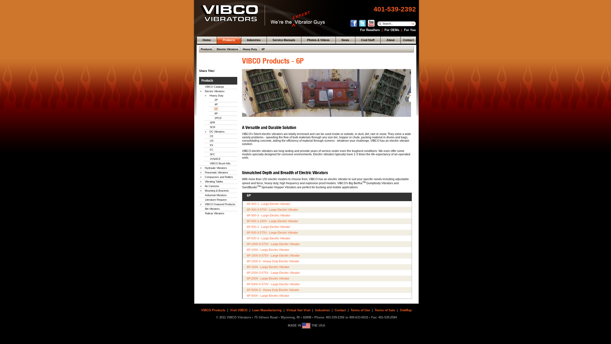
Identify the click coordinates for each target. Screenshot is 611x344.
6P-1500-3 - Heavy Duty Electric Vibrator (273, 261)
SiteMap (406, 310)
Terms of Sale (385, 310)
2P (216, 99)
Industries (322, 310)
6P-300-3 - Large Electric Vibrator (268, 215)
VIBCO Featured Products (220, 204)
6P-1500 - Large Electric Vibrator (268, 267)
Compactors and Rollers (219, 177)
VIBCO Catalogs (214, 86)
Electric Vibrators (227, 49)
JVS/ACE (215, 158)
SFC (212, 154)
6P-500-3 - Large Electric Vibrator (268, 238)
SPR (212, 122)
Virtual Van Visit (298, 310)
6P (263, 49)
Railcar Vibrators (214, 213)
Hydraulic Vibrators (216, 168)
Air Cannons (212, 186)
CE (211, 136)
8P (216, 113)
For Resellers (369, 30)
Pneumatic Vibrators (216, 172)
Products (206, 49)
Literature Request (215, 199)
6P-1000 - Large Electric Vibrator (268, 250)
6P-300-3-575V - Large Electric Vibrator (272, 209)
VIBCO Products (213, 310)
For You (409, 30)
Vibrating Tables (214, 181)
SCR (212, 127)
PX (211, 145)
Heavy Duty (250, 49)
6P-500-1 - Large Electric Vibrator (268, 227)
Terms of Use (360, 310)
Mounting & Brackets (217, 190)
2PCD (218, 118)
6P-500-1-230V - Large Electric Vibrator (272, 221)
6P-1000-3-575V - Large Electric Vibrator (273, 244)
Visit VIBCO (239, 310)
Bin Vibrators (212, 208)
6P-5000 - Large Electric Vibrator (268, 295)
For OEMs (392, 30)
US (211, 140)
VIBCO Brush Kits (220, 163)
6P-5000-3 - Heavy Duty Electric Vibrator (273, 290)
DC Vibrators (217, 131)
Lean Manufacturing (267, 310)
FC (211, 149)
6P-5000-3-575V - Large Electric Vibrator (273, 284)
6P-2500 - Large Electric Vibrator (268, 278)
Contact (340, 310)
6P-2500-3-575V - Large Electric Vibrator (273, 272)
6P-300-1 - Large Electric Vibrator (268, 204)
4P (216, 104)
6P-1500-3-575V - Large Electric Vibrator (273, 255)
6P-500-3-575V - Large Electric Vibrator (272, 232)
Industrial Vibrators (216, 195)
